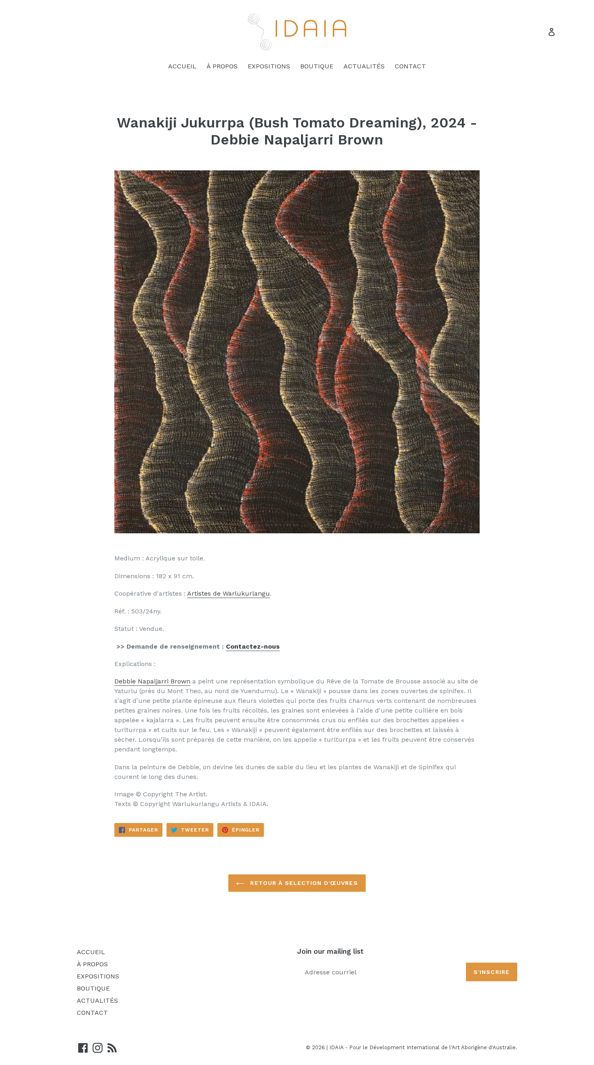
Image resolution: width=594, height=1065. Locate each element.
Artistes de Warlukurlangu (228, 593)
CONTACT (410, 66)
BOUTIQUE (316, 66)
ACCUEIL (182, 66)
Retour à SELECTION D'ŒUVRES (303, 883)
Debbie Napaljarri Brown (152, 681)
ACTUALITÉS (364, 66)
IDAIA (336, 1047)
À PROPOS (222, 66)
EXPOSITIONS (269, 66)
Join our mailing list (330, 951)
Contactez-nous (253, 646)
